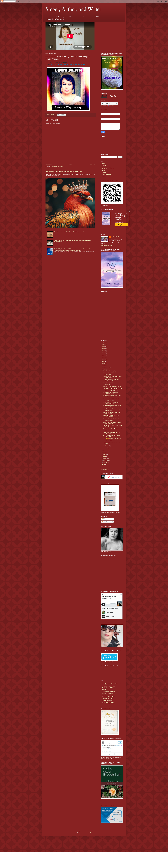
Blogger (90, 832)
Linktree (104, 695)
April (104, 456)
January (105, 462)
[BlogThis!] (60, 115)
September (106, 446)
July (104, 450)
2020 (103, 355)
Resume (104, 689)
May (104, 454)
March (105, 458)
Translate (112, 105)
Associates (104, 176)
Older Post (92, 164)
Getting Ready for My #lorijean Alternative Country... (110, 393)
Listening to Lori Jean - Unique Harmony (112, 388)
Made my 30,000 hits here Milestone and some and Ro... (111, 399)
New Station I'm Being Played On (111, 371)
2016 (103, 363)
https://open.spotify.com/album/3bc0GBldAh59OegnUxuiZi (68, 64)
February (105, 460)
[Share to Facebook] (63, 115)
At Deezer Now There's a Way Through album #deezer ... (112, 419)
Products (104, 165)
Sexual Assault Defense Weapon (110, 704)
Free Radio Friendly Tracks (108, 686)
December (106, 365)
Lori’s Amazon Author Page (108, 691)
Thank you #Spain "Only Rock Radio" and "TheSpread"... (112, 396)
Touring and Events (106, 174)
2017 (103, 361)
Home (70, 164)
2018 (103, 359)
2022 (103, 351)
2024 (103, 346)
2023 (103, 348)
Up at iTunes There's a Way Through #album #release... (112, 423)
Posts (104, 518)
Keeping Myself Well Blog (108, 687)
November (106, 367)
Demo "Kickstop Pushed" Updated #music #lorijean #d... (111, 403)
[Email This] (58, 115)
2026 (103, 342)
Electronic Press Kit (106, 167)
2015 (103, 465)
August (105, 448)
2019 (103, 357)
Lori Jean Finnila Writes (107, 693)
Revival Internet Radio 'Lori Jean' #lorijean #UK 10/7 (111, 416)
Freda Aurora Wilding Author (108, 696)
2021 (103, 353)
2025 (103, 344)
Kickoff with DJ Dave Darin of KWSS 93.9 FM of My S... (111, 433)
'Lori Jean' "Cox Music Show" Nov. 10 (112, 386)
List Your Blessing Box (107, 698)
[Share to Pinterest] (65, 115)
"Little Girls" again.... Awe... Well (110, 390)
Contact (104, 172)
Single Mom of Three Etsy (108, 702)
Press (103, 170)
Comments (105, 521)
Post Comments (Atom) (57, 166)
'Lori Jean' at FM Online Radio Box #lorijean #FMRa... (111, 413)
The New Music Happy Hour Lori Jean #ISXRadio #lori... (112, 406)
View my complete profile (107, 245)
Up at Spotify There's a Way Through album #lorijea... (112, 409)
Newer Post (48, 164)
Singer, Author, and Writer (73, 8)
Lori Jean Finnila (115, 236)
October (105, 369)
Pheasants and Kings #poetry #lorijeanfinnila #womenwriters (64, 171)
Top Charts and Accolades (108, 168)
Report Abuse (105, 469)
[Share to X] (61, 115)
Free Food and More (107, 700)
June (104, 452)
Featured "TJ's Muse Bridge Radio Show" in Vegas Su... (111, 380)
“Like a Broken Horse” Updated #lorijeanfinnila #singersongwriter (69, 232)
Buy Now (121, 225)
